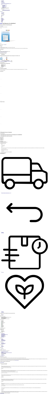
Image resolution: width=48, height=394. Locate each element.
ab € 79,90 (6, 3)
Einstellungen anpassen (8, 361)
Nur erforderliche (4, 361)
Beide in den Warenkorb (2, 62)
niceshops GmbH (4, 350)
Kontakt (2, 345)
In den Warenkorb (1, 49)
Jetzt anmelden (2, 13)
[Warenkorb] (24, 16)
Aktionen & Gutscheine (3, 336)
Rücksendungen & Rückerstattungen (4, 334)
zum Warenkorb (2, 1)
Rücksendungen (3, 5)
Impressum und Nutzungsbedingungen (4, 351)
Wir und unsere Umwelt (3, 343)
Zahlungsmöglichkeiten (4, 6)
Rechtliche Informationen (3, 70)
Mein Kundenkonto (3, 335)
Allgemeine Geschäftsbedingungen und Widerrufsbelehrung (6, 352)
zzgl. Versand (5, 44)
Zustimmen (1, 361)
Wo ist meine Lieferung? (3, 340)
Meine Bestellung (2, 333)
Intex (1, 23)
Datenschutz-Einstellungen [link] (3, 353)
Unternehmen (2, 354)
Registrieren (2, 339)
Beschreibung (2, 67)
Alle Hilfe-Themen (4, 7)
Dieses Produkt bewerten (2, 133)
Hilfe (1, 4)
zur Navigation (2, 0)
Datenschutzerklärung (17, 360)
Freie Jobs (2, 346)
